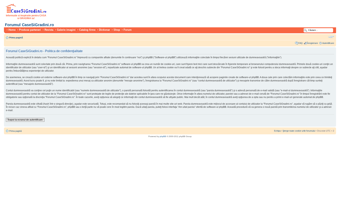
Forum (128, 29)
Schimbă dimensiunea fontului (331, 37)
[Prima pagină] (26, 12)
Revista (48, 29)
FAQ (300, 43)
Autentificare (328, 43)
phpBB (163, 136)
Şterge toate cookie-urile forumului (299, 131)
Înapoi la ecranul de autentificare (25, 119)
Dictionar (104, 29)
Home (12, 29)
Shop (117, 29)
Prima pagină (16, 37)
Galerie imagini (66, 29)
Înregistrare (312, 43)
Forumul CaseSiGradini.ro (29, 25)
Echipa (277, 131)
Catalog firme (87, 29)
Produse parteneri (30, 29)
